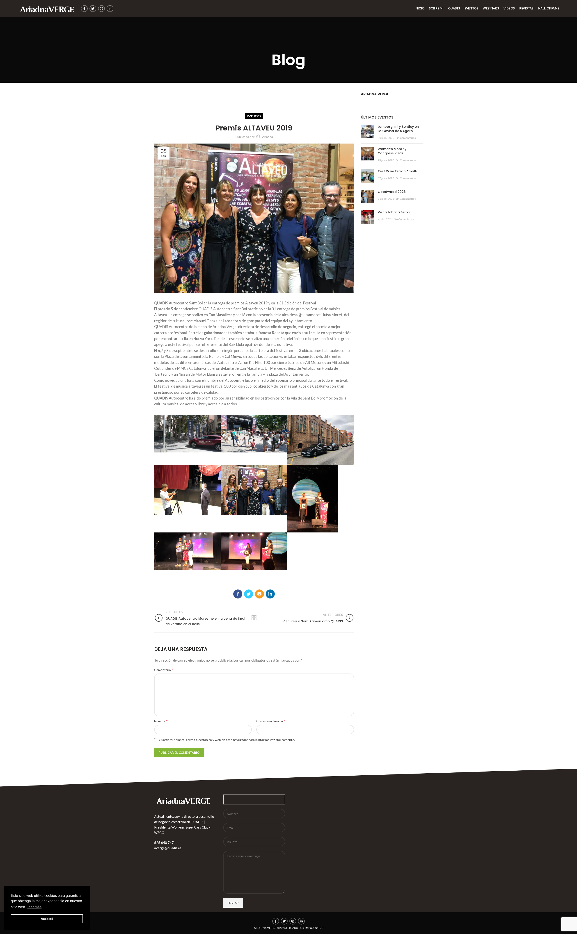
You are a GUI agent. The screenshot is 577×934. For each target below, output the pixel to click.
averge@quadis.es (167, 848)
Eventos (254, 116)
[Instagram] (101, 8)
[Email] (259, 593)
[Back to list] (254, 617)
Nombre (161, 721)
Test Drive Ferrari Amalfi (397, 171)
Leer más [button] (34, 907)
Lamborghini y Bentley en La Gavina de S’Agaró (398, 128)
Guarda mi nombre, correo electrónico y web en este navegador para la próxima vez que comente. (227, 740)
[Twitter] (92, 8)
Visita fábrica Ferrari (394, 212)
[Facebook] (84, 8)
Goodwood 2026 (392, 192)
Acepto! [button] (47, 918)
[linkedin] (110, 8)
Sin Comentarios (406, 137)
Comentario (163, 669)
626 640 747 (164, 842)
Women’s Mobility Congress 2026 (392, 151)
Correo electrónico (270, 721)
